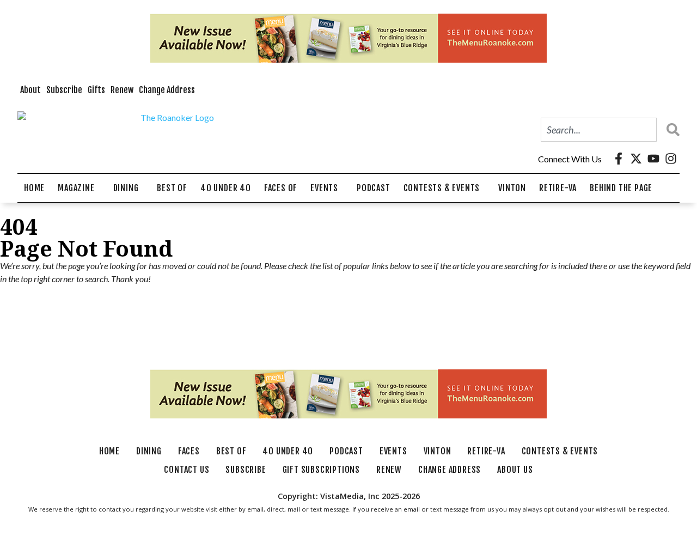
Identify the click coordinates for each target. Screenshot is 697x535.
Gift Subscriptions (321, 469)
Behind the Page (621, 188)
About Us (515, 469)
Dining (126, 188)
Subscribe (64, 89)
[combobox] (599, 130)
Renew (122, 89)
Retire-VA (558, 188)
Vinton (512, 188)
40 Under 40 (225, 188)
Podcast (373, 188)
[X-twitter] (636, 158)
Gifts (96, 89)
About (30, 89)
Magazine (76, 188)
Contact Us (186, 469)
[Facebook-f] (618, 158)
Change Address (167, 89)
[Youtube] (653, 158)
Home (34, 188)
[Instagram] (671, 158)
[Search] (670, 130)
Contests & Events (441, 188)
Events (324, 188)
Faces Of (280, 188)
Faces (189, 451)
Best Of (172, 188)
